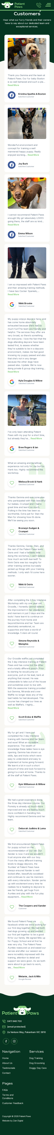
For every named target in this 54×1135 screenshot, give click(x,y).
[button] (48, 5)
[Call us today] (39, 5)
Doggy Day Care (38, 1068)
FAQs (5, 1090)
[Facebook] (12, 95)
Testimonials (8, 1068)
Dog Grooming (37, 1063)
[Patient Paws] (20, 1010)
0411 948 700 (14, 1021)
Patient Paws (25, 1116)
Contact (6, 1073)
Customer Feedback (12, 1103)
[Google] (12, 304)
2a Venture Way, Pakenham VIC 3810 (26, 1032)
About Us (7, 1063)
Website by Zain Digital (12, 1120)
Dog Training (36, 1058)
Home (5, 1058)
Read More (13, 85)
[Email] (12, 483)
